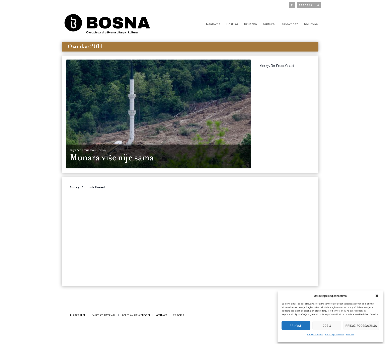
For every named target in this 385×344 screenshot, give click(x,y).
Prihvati (296, 325)
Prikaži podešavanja (361, 325)
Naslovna (213, 24)
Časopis (178, 315)
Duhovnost (289, 24)
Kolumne (311, 24)
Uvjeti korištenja (103, 315)
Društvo (250, 24)
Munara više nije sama (112, 158)
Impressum (77, 315)
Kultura (269, 24)
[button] (377, 296)
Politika (232, 24)
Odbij (327, 325)
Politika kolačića (315, 334)
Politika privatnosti (334, 334)
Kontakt (350, 334)
